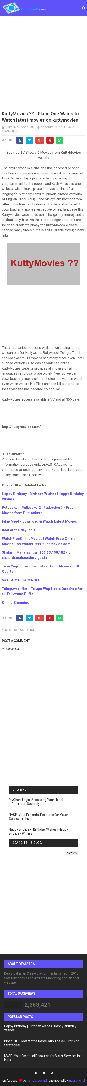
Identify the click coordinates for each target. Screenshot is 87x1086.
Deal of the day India (18, 530)
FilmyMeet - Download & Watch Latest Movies (39, 521)
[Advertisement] (43, 63)
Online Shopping (15, 603)
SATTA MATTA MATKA (21, 580)
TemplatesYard (37, 1080)
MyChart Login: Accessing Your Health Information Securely (36, 802)
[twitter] (44, 1072)
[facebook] (36, 1072)
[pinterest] (51, 1072)
